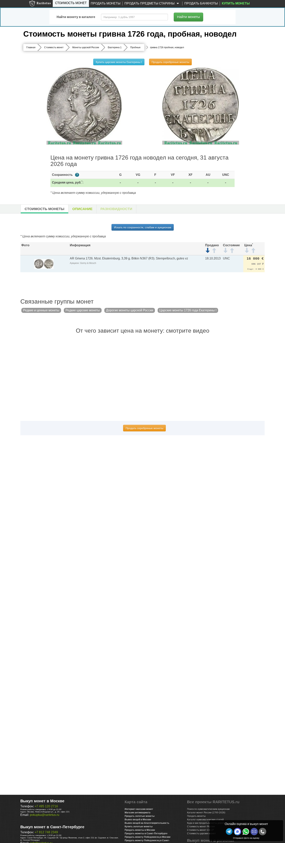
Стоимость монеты (44, 209)
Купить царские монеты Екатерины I (119, 62)
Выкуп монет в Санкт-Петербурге (52, 827)
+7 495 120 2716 (46, 806)
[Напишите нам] (237, 831)
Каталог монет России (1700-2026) (206, 812)
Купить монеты (236, 3)
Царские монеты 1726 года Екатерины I (187, 310)
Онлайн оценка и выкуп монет (246, 824)
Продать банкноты (201, 3)
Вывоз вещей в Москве (138, 819)
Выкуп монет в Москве (42, 801)
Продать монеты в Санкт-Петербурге (146, 833)
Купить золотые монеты (139, 826)
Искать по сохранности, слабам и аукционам (142, 227)
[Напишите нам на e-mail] (254, 831)
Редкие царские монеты (83, 310)
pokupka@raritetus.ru (44, 814)
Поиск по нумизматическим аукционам (208, 809)
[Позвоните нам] (262, 831)
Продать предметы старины (149, 3)
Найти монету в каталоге (76, 17)
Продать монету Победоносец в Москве (148, 837)
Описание (82, 209)
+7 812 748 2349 (46, 832)
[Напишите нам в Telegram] (229, 831)
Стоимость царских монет (201, 833)
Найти (188, 17)
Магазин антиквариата (137, 812)
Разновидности (116, 209)
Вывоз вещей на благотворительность (147, 823)
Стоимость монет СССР (200, 830)
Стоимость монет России (201, 826)
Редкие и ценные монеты (41, 310)
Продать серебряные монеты (170, 62)
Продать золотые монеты (140, 816)
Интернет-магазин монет (139, 809)
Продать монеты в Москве (140, 830)
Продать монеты (105, 3)
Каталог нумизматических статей (205, 819)
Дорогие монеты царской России (129, 310)
